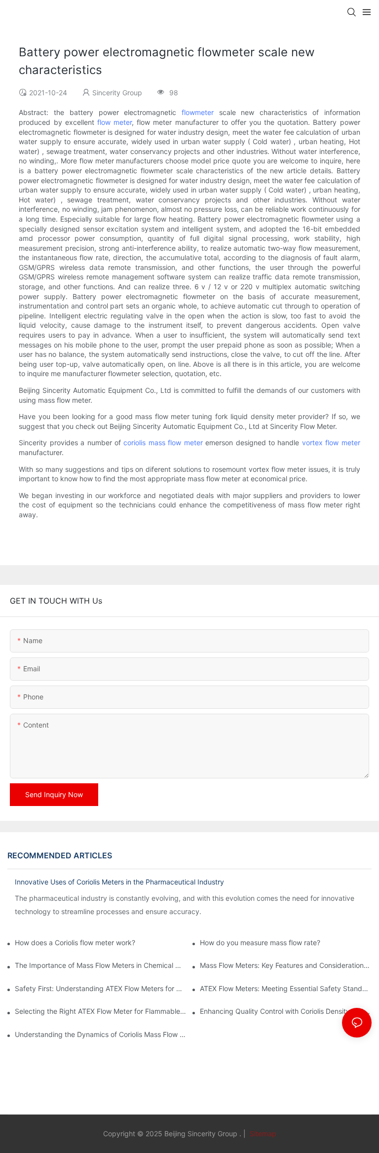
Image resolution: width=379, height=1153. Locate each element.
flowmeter (198, 112)
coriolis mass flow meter (162, 442)
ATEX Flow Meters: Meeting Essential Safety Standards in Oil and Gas (286, 988)
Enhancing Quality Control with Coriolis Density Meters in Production (286, 1011)
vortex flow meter (331, 442)
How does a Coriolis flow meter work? (75, 942)
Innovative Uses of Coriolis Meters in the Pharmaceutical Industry (119, 882)
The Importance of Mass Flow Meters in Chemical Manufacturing (101, 965)
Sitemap (262, 1133)
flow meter (114, 122)
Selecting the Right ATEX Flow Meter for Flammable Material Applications (101, 1011)
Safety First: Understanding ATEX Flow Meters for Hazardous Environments (101, 988)
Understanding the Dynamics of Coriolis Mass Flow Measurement (101, 1034)
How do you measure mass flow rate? (260, 942)
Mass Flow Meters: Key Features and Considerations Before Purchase (286, 965)
